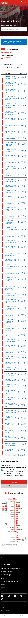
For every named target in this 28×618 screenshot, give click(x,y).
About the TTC (5, 565)
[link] (14, 42)
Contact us (4, 558)
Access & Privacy (5, 610)
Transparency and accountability (10, 568)
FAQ (2, 591)
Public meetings (6, 575)
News (3, 584)
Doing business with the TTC (9, 581)
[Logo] (4, 2)
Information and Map (6, 52)
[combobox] (14, 29)
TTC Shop (4, 588)
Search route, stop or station (9, 25)
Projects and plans (6, 571)
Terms (2, 604)
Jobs (2, 578)
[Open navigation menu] (25, 2)
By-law (2, 607)
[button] (23, 616)
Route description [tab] (14, 485)
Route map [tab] (14, 482)
